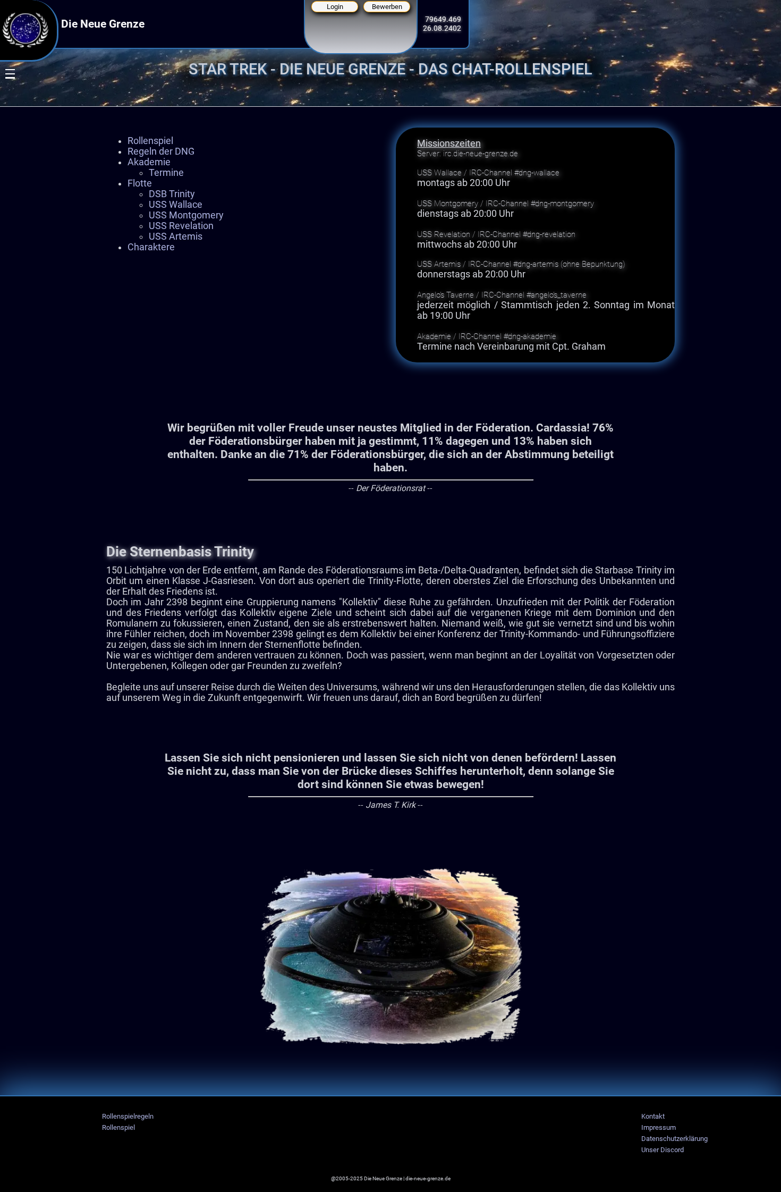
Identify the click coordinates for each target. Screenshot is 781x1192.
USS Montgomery (186, 215)
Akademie (149, 162)
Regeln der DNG (161, 151)
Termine (166, 172)
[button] (3, 120)
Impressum (658, 1127)
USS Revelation (181, 226)
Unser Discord (662, 1150)
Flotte (140, 183)
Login (335, 7)
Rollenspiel (150, 141)
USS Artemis (175, 236)
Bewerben (387, 7)
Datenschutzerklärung (674, 1139)
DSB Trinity (172, 194)
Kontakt (653, 1116)
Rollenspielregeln (128, 1116)
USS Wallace (175, 204)
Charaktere (151, 247)
